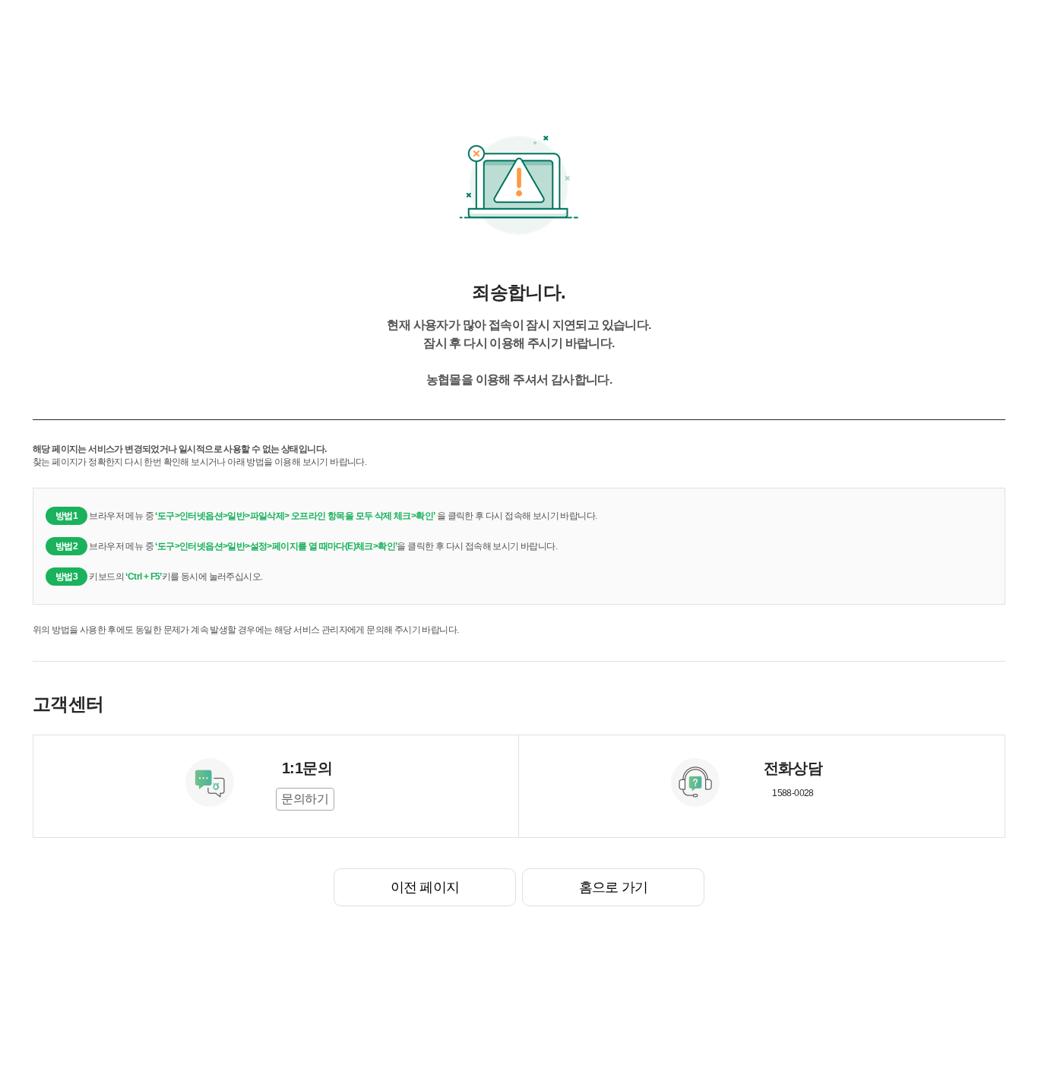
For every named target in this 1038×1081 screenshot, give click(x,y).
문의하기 (305, 798)
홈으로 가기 (613, 887)
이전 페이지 (425, 887)
